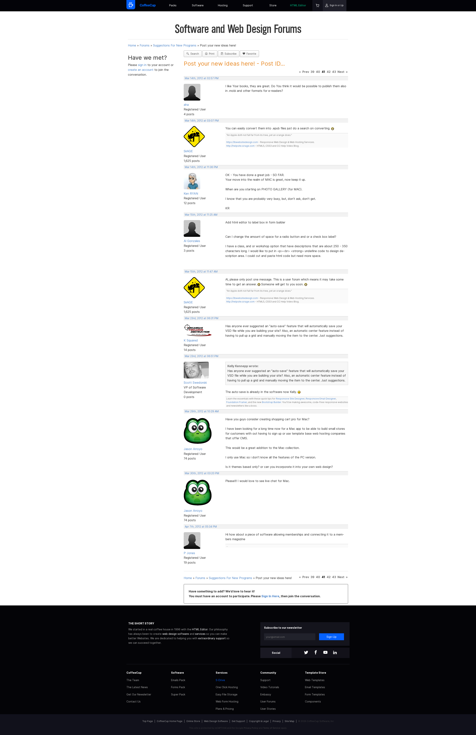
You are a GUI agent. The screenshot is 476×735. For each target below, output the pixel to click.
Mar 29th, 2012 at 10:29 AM (202, 411)
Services (222, 672)
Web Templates (314, 680)
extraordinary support (212, 638)
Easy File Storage (226, 694)
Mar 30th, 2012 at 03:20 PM (202, 473)
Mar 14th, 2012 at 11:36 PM (201, 167)
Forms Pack (178, 687)
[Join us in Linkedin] (335, 653)
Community (268, 672)
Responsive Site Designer (290, 398)
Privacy (277, 721)
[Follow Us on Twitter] (306, 653)
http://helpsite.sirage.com (240, 145)
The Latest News (137, 687)
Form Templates (315, 694)
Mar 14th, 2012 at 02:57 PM (201, 78)
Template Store (315, 672)
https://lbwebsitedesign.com (242, 142)
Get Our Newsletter (138, 694)
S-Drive (220, 680)
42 (329, 72)
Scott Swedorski (195, 382)
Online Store (193, 721)
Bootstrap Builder (271, 402)
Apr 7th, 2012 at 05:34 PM (201, 526)
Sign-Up (332, 636)
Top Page (147, 721)
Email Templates (315, 687)
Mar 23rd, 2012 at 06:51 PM (201, 356)
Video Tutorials (269, 687)
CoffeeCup (133, 672)
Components (313, 701)
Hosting (223, 5)
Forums (144, 45)
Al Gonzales (192, 241)
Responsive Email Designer (321, 398)
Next (340, 72)
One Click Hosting (227, 687)
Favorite (250, 53)
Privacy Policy (251, 728)
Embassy (265, 694)
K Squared (191, 340)
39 (312, 72)
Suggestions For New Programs (174, 45)
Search (194, 53)
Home (132, 45)
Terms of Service (271, 728)
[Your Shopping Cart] (317, 5)
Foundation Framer (236, 402)
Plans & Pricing (225, 708)
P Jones (189, 553)
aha (186, 105)
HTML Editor (298, 5)
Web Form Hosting (227, 701)
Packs (172, 5)
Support (248, 5)
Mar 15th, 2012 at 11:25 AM (201, 214)
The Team (132, 680)
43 (334, 72)
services (200, 633)
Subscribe (230, 53)
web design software (175, 633)
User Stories (268, 708)
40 (318, 72)
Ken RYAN (191, 193)
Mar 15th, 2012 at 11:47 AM (201, 271)
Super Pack (178, 694)
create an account (140, 70)
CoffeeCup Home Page (169, 721)
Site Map (289, 721)
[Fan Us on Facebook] (316, 653)
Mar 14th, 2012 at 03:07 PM (202, 120)
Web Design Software (216, 721)
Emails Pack (178, 680)
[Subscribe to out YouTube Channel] (325, 653)
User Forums (268, 701)
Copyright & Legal (259, 721)
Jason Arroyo (193, 449)
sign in (142, 65)
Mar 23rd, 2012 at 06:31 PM (201, 318)
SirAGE (188, 151)
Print (211, 53)
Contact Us (133, 701)
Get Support (238, 721)
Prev (305, 72)
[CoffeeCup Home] (147, 5)
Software (198, 5)
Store (272, 5)
